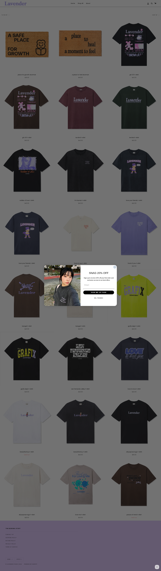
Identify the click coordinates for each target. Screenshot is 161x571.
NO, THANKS (98, 298)
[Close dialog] (115, 267)
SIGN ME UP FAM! (98, 292)
